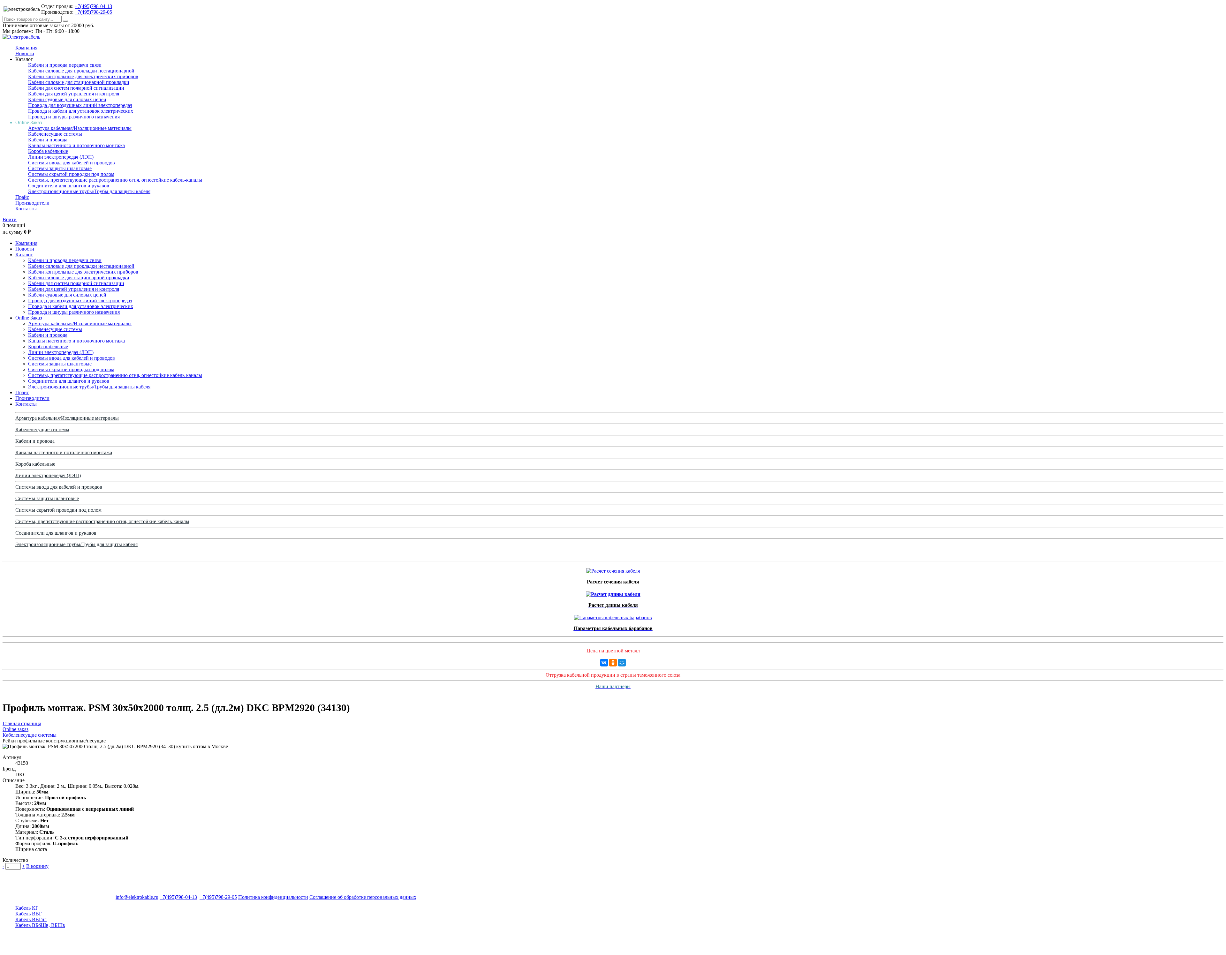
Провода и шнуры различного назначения (74, 116)
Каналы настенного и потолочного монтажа (76, 145)
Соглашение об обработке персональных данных (362, 897)
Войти (10, 219)
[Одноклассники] (613, 662)
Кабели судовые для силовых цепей (67, 99)
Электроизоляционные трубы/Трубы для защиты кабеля (89, 191)
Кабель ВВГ (28, 913)
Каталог (24, 254)
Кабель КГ (26, 908)
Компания (26, 47)
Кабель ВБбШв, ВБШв (40, 925)
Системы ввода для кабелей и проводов (71, 162)
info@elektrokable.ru (137, 897)
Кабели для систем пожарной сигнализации (76, 88)
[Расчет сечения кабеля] (613, 569)
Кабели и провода (47, 139)
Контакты (26, 208)
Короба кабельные (48, 151)
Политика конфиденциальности (273, 897)
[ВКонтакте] (604, 662)
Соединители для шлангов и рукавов (68, 185)
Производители (32, 203)
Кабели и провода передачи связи (65, 65)
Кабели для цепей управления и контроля (73, 93)
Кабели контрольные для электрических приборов (83, 76)
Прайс (22, 197)
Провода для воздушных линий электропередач (80, 105)
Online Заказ (28, 317)
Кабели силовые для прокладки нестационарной (81, 70)
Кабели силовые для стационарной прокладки (78, 82)
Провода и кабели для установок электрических (80, 111)
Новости (24, 53)
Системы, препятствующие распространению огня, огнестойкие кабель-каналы (115, 180)
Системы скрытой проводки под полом (71, 174)
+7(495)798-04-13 (93, 6)
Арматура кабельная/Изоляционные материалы (80, 128)
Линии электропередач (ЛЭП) (61, 157)
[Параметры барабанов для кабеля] (613, 616)
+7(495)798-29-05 (93, 12)
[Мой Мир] (622, 662)
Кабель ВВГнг (31, 919)
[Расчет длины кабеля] (613, 592)
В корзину (37, 866)
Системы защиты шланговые (60, 168)
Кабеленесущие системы (55, 134)
